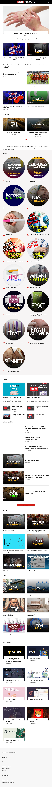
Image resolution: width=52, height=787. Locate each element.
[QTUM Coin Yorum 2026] (14, 734)
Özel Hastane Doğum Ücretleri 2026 (39, 234)
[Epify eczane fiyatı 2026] (14, 625)
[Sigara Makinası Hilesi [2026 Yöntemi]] (38, 49)
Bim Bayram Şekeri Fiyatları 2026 (40, 415)
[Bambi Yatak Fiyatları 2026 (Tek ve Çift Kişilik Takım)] (38, 605)
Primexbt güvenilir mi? (12, 680)
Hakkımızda (5, 764)
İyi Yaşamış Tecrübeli (32, 460)
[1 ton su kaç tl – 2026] (38, 625)
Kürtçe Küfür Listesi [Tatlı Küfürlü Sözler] (14, 58)
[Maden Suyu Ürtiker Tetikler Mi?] (26, 20)
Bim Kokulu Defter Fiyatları (34, 397)
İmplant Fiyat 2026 (35, 287)
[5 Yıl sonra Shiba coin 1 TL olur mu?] (38, 713)
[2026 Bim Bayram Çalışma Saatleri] (6, 416)
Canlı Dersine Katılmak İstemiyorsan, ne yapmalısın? (37, 551)
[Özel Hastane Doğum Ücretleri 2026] (38, 222)
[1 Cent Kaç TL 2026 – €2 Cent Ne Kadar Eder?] (13, 494)
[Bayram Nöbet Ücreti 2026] (38, 248)
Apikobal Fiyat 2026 (11, 287)
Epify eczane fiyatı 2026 (9, 634)
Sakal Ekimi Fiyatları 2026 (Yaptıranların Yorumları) (37, 342)
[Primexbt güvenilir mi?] (14, 674)
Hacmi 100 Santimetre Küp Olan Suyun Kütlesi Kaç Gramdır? (13, 551)
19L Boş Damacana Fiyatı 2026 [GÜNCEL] (37, 595)
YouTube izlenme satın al (8, 782)
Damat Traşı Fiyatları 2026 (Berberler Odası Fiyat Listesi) (12, 614)
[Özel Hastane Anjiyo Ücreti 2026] (14, 248)
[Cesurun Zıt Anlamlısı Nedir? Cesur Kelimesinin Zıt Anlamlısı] (13, 477)
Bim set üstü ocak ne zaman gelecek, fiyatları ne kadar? (18, 408)
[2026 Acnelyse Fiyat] (14, 301)
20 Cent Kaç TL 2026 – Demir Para (11, 595)
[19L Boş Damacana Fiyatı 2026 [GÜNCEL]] (38, 586)
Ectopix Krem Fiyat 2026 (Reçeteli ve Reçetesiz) (14, 342)
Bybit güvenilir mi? (35, 658)
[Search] (48, 2)
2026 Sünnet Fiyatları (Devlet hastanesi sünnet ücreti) (13, 370)
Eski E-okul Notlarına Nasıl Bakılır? (35, 570)
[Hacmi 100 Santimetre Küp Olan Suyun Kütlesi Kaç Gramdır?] (14, 541)
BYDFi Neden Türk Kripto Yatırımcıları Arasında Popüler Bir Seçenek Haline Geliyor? (13, 660)
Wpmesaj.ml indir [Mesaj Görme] (36, 106)
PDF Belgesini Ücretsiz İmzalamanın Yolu (32, 438)
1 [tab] (25, 139)
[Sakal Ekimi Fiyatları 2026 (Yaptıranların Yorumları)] (38, 329)
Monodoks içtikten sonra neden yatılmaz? (14, 180)
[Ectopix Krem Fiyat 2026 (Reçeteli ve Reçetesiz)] (14, 329)
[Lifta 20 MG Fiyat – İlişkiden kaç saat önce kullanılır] (38, 301)
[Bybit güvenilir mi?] (38, 652)
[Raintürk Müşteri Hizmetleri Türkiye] (14, 713)
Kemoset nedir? (10, 208)
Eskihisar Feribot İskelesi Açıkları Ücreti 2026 (38, 133)
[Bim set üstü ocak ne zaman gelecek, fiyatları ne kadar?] (6, 408)
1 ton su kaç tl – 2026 (32, 634)
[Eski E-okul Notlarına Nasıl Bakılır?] (38, 561)
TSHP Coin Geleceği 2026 (36, 680)
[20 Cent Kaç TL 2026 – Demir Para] (14, 586)
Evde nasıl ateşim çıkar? (36, 208)
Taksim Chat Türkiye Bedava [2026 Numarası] (12, 106)
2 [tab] (26, 139)
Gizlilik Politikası (6, 768)
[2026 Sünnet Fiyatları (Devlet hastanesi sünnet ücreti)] (14, 357)
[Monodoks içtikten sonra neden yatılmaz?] (14, 167)
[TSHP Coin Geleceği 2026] (38, 674)
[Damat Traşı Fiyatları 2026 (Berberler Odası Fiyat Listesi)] (14, 605)
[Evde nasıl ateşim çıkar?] (38, 195)
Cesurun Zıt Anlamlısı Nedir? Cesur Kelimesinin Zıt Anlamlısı (37, 476)
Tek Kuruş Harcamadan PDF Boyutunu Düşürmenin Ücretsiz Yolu (36, 428)
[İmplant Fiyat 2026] (38, 275)
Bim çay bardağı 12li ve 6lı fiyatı (42, 407)
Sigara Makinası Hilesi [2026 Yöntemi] (38, 58)
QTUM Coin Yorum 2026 (12, 740)
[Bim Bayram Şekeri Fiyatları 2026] (30, 416)
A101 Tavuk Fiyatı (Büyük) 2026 (12, 397)
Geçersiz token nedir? (12, 699)
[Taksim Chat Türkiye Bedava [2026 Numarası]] (14, 97)
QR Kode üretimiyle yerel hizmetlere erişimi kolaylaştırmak (13, 73)
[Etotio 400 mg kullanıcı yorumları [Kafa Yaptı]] (38, 167)
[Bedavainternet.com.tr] (26, 2)
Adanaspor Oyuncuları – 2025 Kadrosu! (38, 86)
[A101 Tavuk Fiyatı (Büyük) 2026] (14, 389)
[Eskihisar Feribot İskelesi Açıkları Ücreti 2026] (38, 124)
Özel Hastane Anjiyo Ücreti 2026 (14, 261)
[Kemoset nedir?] (14, 195)
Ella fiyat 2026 (9, 234)
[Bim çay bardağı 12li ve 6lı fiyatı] (30, 408)
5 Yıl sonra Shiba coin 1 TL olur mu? (37, 720)
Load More (25, 505)
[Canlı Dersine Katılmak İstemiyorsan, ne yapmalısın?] (38, 541)
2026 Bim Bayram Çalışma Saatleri (18, 415)
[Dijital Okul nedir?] (14, 561)
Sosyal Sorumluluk (6, 766)
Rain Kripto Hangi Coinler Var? (37, 700)
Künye (3, 761)
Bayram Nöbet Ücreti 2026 (37, 261)
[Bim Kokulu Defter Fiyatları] (38, 389)
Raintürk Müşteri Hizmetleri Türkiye (14, 720)
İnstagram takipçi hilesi (7, 780)
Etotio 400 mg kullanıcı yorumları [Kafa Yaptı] (39, 180)
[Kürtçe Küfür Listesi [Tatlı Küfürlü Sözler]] (14, 49)
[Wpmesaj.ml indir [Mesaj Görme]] (38, 97)
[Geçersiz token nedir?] (14, 693)
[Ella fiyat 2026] (14, 222)
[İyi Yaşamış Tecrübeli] (13, 461)
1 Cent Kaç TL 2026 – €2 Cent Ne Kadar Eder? (35, 493)
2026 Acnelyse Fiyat (11, 314)
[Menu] (4, 2)
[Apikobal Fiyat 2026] (14, 275)
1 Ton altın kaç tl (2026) (13, 132)
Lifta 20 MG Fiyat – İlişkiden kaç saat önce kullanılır (38, 314)
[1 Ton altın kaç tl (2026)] (14, 124)
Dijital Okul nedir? (7, 570)
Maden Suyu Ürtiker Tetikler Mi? (26, 33)
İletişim (4, 770)
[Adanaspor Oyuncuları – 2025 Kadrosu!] (38, 77)
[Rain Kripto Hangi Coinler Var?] (38, 693)
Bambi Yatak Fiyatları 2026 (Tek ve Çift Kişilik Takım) (37, 614)
